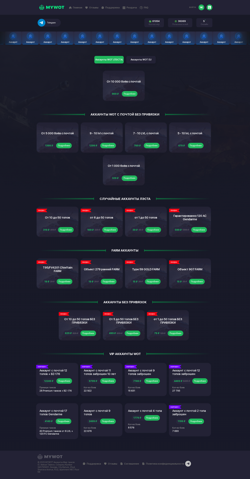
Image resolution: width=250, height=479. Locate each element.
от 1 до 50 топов (146, 217)
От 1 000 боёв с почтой (124, 166)
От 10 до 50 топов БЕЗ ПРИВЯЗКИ (79, 320)
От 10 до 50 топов (57, 217)
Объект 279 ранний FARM (102, 269)
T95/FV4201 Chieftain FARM (57, 269)
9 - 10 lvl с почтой (102, 133)
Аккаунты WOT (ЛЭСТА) (109, 59)
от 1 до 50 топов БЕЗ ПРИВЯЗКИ (168, 320)
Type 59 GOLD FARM (146, 269)
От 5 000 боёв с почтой (57, 133)
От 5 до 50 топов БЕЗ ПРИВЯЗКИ (123, 320)
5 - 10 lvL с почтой (190, 133)
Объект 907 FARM (190, 269)
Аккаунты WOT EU (141, 59)
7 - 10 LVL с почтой (146, 133)
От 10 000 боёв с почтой (124, 81)
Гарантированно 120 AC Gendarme (189, 217)
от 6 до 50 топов (101, 217)
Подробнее (130, 94)
